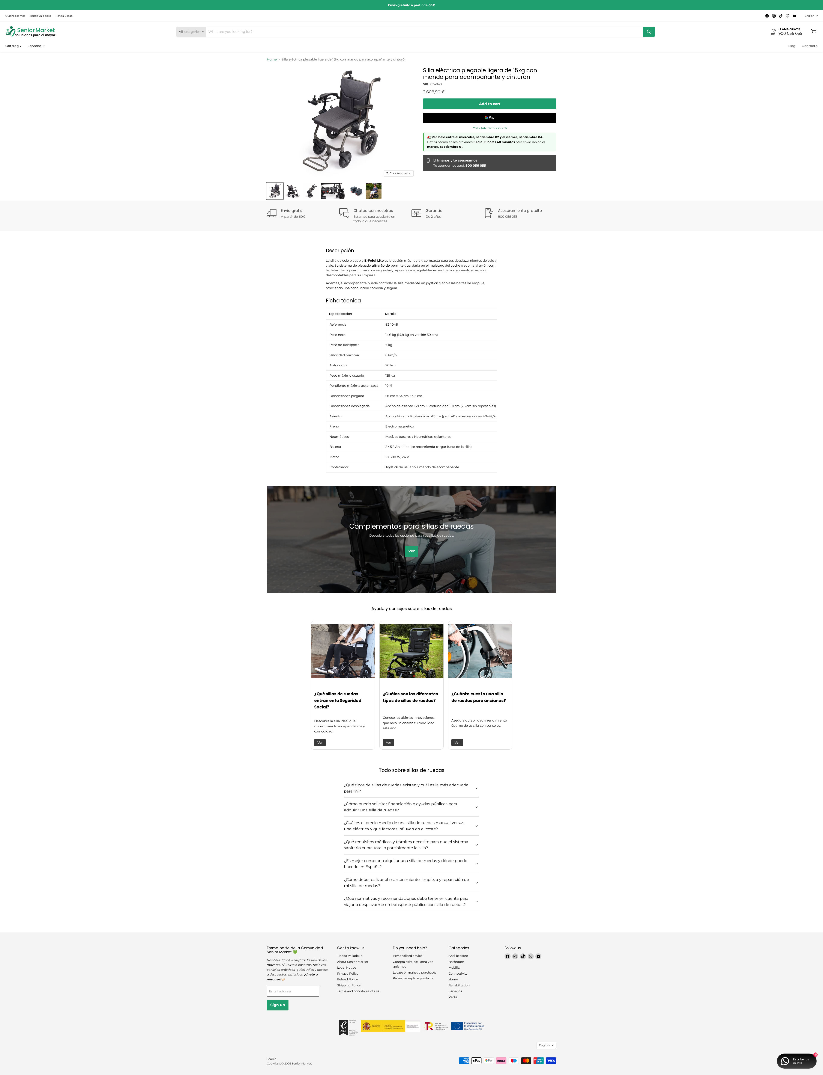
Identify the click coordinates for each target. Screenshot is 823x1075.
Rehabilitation (459, 985)
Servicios (35, 46)
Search (271, 1059)
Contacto (810, 46)
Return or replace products (413, 978)
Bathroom (456, 962)
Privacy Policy (347, 973)
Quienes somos (15, 15)
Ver (320, 742)
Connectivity (458, 973)
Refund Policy (347, 979)
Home (272, 59)
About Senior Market (352, 962)
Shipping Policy (349, 985)
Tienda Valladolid (40, 15)
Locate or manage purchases (414, 972)
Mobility (455, 967)
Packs (453, 997)
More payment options (490, 127)
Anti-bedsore (458, 956)
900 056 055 (790, 33)
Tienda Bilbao (64, 15)
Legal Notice (346, 967)
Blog (791, 46)
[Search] (649, 32)
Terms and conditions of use (358, 991)
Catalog (12, 46)
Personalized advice (407, 956)
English (809, 15)
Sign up (277, 1005)
